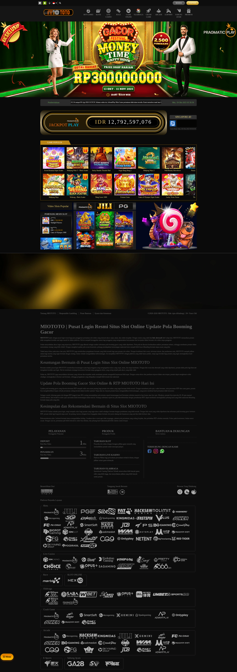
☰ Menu (7, 657)
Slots (98, 15)
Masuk (179, 3)
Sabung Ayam (178, 16)
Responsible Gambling (68, 313)
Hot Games (88, 15)
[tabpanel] (118, 59)
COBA (87, 218)
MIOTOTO (44, 338)
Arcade (158, 15)
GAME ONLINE (128, 16)
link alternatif (157, 338)
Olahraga (138, 15)
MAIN (55, 158)
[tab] (85, 206)
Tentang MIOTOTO (48, 313)
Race (118, 15)
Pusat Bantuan (85, 313)
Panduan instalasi (226, 285)
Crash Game (148, 16)
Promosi (189, 15)
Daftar (192, 3)
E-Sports (168, 15)
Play (73, 125)
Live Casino (108, 16)
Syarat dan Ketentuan (103, 313)
